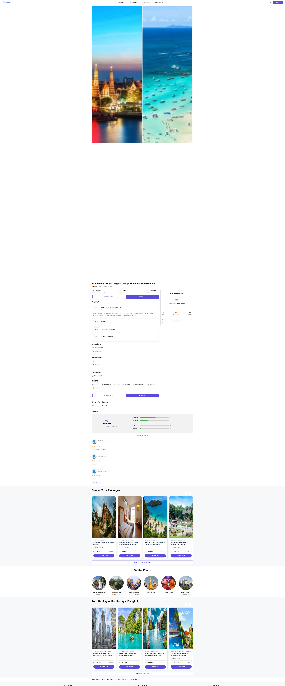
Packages (121, 2)
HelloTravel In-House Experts (177, 303)
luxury (118, 384)
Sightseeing (157, 2)
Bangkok (110, 286)
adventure (97, 388)
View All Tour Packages (142, 673)
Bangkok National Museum (99, 592)
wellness (152, 384)
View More (96, 483)
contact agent (108, 296)
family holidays (139, 384)
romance (127, 384)
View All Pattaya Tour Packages (142, 562)
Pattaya (106, 286)
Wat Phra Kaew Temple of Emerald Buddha (151, 592)
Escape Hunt (169, 592)
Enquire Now (104, 555)
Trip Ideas (146, 2)
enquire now (142, 296)
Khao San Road (134, 592)
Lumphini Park (116, 592)
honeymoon (107, 384)
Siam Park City (186, 592)
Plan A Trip (278, 2)
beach (96, 384)
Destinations (133, 2)
